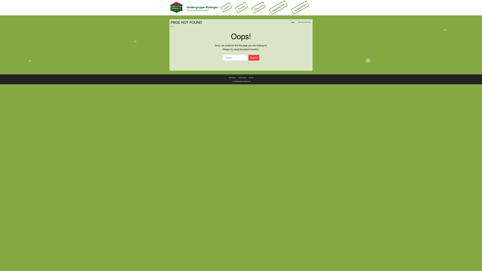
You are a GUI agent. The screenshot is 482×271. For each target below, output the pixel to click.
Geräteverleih (300, 7)
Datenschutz (242, 78)
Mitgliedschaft (278, 7)
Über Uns (258, 7)
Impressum (232, 78)
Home (226, 8)
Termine (241, 7)
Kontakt (251, 78)
